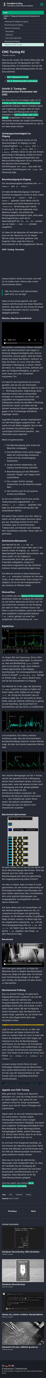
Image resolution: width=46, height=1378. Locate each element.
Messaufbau (10, 31)
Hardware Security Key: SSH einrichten (20, 1252)
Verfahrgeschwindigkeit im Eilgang (16, 21)
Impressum (9, 1368)
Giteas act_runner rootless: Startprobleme (22, 1314)
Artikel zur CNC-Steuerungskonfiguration (21, 103)
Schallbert (10, 1371)
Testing (28, 1194)
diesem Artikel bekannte (32, 596)
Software (19, 1194)
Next (33, 1211)
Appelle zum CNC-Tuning (13, 45)
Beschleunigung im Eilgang (14, 25)
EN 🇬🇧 (11, 1365)
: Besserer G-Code (18, 77)
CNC (10, 1194)
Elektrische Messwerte (12, 28)
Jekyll (28, 1371)
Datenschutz (21, 1368)
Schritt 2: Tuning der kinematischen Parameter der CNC (22, 17)
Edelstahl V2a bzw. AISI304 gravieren (20, 1347)
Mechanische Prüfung (12, 41)
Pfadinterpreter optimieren (22, 81)
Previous (12, 1211)
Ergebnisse (9, 35)
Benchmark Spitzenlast (13, 38)
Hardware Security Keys (13, 1284)
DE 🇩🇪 (5, 1365)
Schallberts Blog (20, 4)
